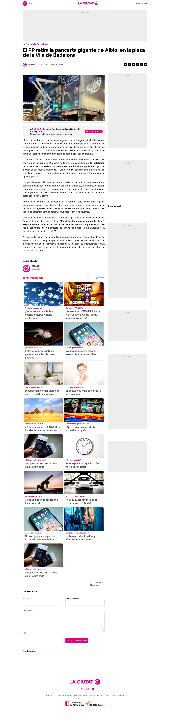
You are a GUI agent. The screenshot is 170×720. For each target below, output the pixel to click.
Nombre (26, 599)
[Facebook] (125, 64)
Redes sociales (118, 695)
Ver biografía (36, 269)
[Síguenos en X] (82, 689)
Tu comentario (28, 610)
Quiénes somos (96, 695)
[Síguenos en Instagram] (87, 689)
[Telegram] (141, 64)
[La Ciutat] (88, 3)
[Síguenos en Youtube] (93, 689)
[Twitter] (129, 64)
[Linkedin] (133, 64)
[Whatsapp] (137, 64)
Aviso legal (50, 695)
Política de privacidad (64, 695)
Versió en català (141, 3)
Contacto (107, 695)
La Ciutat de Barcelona (35, 44)
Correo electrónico (72, 599)
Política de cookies (81, 695)
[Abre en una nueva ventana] (74, 703)
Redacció (31, 64)
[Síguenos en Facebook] (77, 689)
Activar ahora (92, 131)
